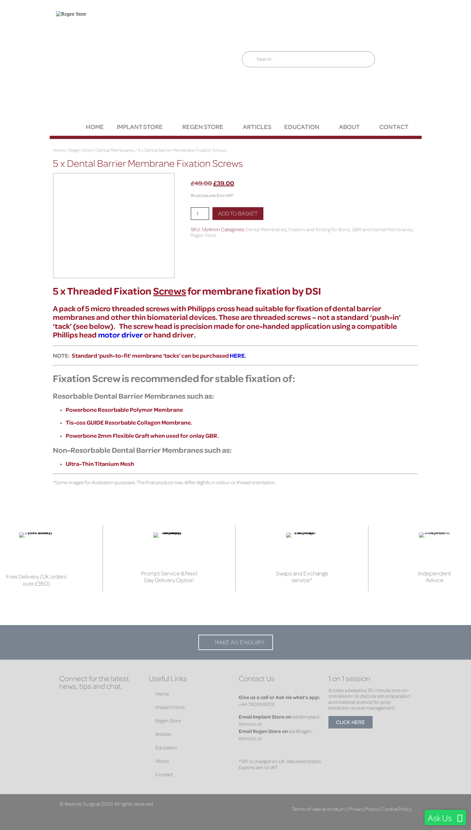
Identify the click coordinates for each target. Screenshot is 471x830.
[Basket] (396, 56)
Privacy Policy (363, 809)
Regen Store (202, 127)
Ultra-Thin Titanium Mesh (100, 464)
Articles (257, 127)
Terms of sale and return (318, 809)
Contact (394, 127)
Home (95, 127)
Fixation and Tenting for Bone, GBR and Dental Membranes (350, 229)
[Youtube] (65, 715)
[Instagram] (123, 702)
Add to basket (238, 213)
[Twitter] (104, 702)
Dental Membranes (115, 150)
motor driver (120, 334)
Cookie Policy (396, 809)
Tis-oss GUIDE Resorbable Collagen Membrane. (129, 422)
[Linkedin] (84, 702)
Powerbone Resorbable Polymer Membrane (124, 409)
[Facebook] (65, 702)
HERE (237, 355)
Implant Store (140, 127)
